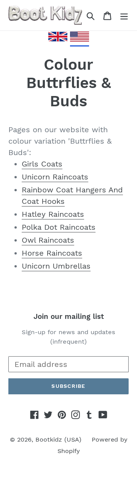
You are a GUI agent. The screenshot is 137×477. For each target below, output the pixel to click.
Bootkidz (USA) (58, 439)
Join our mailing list (68, 316)
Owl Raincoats (48, 240)
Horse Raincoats (52, 253)
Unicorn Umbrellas (56, 266)
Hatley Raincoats (53, 214)
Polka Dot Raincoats (59, 227)
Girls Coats (42, 163)
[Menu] (124, 15)
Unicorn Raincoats (55, 176)
